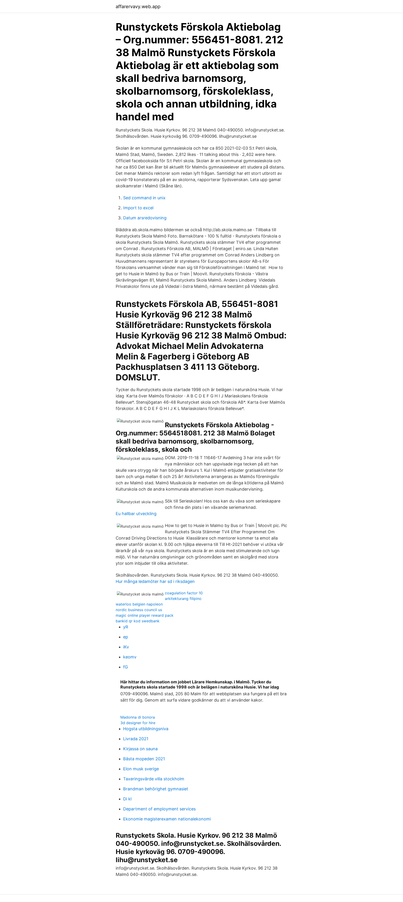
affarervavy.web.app (138, 6)
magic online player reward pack (145, 615)
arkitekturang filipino (183, 598)
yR (125, 626)
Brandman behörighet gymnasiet (155, 788)
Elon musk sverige (141, 768)
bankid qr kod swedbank (138, 621)
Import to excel (138, 207)
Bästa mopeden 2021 (144, 758)
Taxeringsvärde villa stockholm (153, 778)
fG (125, 666)
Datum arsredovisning (145, 217)
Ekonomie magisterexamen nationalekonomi (167, 818)
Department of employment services (159, 808)
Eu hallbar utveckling (136, 513)
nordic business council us (139, 609)
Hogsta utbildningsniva (145, 728)
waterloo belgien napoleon (139, 604)
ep (125, 636)
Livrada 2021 (135, 738)
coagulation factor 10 (184, 593)
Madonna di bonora (137, 717)
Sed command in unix (144, 197)
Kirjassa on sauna (140, 748)
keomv (129, 656)
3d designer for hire (137, 722)
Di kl (127, 798)
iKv (126, 646)
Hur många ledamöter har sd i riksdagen (155, 581)
